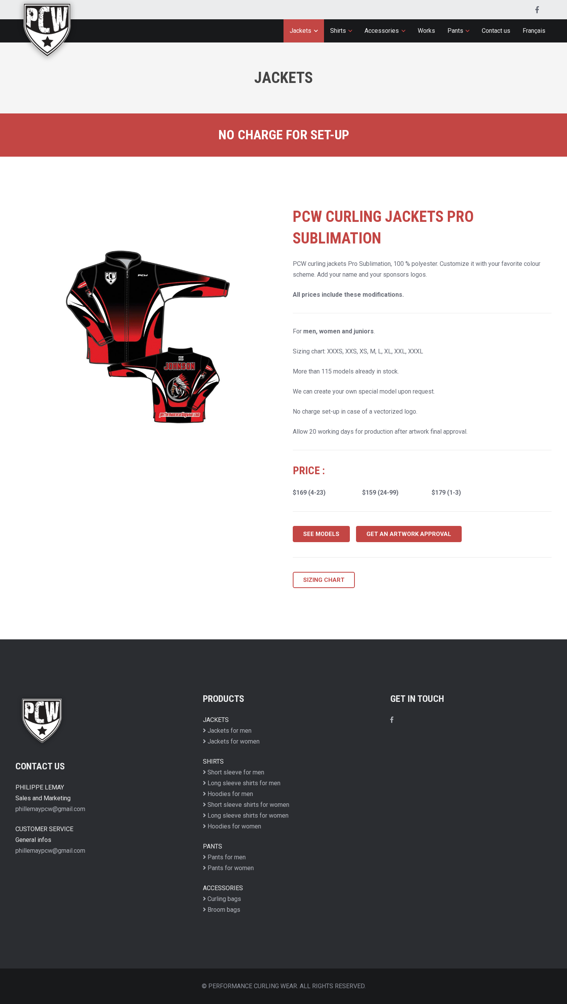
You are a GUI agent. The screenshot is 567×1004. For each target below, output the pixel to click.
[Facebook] (537, 10)
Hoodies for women (233, 826)
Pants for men (226, 857)
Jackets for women (233, 741)
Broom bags (223, 909)
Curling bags (223, 899)
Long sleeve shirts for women (247, 815)
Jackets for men (228, 730)
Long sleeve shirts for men (243, 783)
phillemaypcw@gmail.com (50, 809)
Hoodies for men (229, 794)
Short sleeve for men (235, 772)
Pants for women (230, 868)
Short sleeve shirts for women (247, 804)
